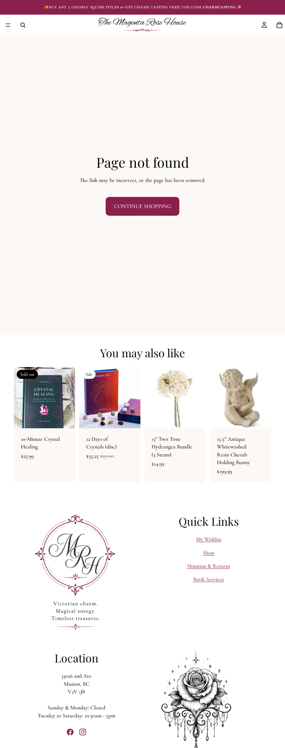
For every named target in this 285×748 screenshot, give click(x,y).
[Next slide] (67, 397)
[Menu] (8, 25)
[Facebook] (70, 732)
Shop (208, 552)
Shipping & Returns (208, 566)
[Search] (23, 25)
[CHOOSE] (195, 417)
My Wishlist (208, 539)
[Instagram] (83, 732)
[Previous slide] (21, 397)
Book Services (208, 579)
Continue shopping (142, 206)
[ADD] (129, 417)
